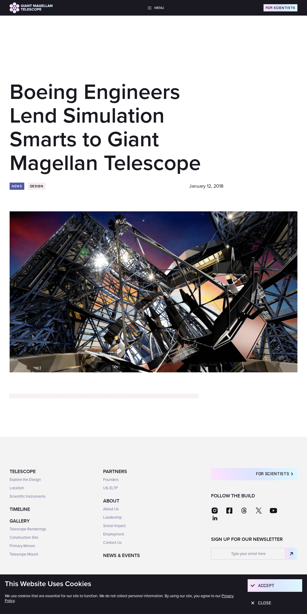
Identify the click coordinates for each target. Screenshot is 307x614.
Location (17, 488)
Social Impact (114, 525)
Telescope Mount (24, 554)
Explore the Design (25, 479)
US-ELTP (110, 488)
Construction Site (24, 537)
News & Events (121, 556)
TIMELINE (20, 509)
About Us (111, 509)
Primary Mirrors (22, 546)
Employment (113, 534)
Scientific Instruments (28, 496)
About (111, 501)
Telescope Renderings (28, 529)
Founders (111, 479)
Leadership (112, 517)
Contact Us (112, 542)
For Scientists (280, 8)
